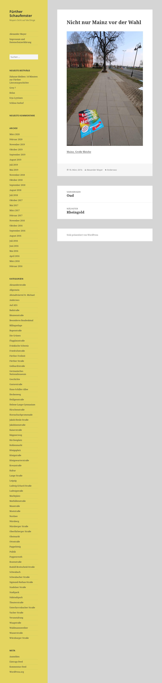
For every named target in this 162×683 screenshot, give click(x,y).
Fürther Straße (16, 361)
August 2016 (15, 235)
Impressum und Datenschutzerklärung (20, 41)
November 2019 (17, 144)
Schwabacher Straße (19, 577)
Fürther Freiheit (17, 356)
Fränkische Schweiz (19, 345)
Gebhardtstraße (17, 366)
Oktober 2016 (16, 225)
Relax (12, 92)
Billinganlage (15, 325)
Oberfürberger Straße (20, 531)
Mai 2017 (13, 205)
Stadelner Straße (17, 587)
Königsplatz (15, 450)
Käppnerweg (15, 435)
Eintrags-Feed (16, 661)
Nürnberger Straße (18, 526)
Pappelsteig (15, 546)
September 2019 (17, 154)
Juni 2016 (13, 246)
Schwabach (15, 572)
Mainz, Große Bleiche (79, 151)
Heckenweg (15, 394)
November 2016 (17, 220)
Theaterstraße (16, 602)
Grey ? (12, 87)
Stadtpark (14, 592)
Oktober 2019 (16, 149)
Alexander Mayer (17, 34)
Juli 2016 (13, 240)
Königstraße (15, 455)
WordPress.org (16, 671)
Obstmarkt (14, 536)
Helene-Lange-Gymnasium (22, 404)
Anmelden (14, 656)
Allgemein (14, 290)
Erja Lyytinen (16, 98)
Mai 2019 (13, 169)
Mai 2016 (13, 251)
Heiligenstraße (16, 399)
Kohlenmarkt (15, 445)
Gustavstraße (15, 384)
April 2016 (14, 256)
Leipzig (13, 480)
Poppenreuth (15, 556)
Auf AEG (13, 305)
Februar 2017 (15, 215)
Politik (12, 551)
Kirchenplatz (15, 440)
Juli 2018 (13, 195)
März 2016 (14, 261)
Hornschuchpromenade (21, 414)
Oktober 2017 (16, 200)
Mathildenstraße (17, 501)
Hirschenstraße (17, 409)
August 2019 (15, 159)
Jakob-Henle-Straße (18, 419)
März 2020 (14, 134)
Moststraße (14, 511)
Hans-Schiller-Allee (18, 389)
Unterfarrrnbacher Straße (22, 607)
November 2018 (17, 175)
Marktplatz (14, 496)
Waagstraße (15, 622)
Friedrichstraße (17, 350)
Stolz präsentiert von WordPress (82, 235)
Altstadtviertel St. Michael (22, 295)
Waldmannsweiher (18, 627)
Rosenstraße (15, 561)
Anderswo (14, 300)
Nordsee (13, 516)
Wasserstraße (16, 633)
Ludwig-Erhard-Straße (20, 485)
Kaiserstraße (15, 430)
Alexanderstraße (17, 284)
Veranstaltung (16, 617)
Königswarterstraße (19, 460)
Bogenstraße (15, 330)
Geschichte (14, 379)
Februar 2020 (15, 139)
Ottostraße (14, 541)
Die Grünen (15, 335)
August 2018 (15, 190)
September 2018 (17, 185)
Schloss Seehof (16, 103)
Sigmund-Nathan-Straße (21, 582)
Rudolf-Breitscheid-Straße (22, 567)
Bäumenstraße (16, 315)
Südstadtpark (16, 597)
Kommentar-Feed (17, 666)
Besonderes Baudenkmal (21, 320)
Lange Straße (15, 475)
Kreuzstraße (15, 465)
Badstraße (14, 310)
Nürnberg (14, 521)
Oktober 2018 (16, 180)
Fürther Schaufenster (20, 13)
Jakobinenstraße (17, 424)
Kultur (12, 470)
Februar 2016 (15, 266)
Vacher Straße (16, 612)
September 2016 (17, 230)
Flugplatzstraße (17, 340)
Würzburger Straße (19, 638)
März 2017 (14, 210)
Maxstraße (14, 506)
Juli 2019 (13, 164)
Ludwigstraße (16, 490)
